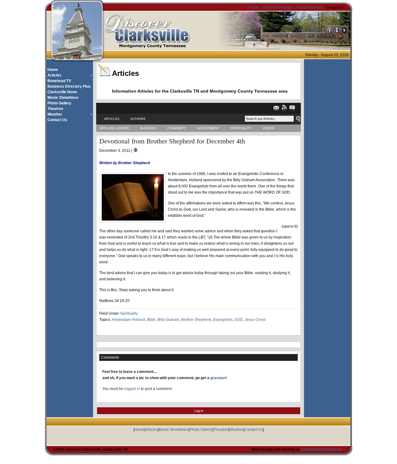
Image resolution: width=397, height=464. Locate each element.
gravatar (217, 378)
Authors (137, 118)
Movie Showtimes (62, 97)
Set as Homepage (278, 7)
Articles (54, 75)
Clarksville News (62, 92)
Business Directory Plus (69, 86)
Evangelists (223, 319)
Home (254, 7)
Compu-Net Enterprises (322, 449)
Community (176, 128)
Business (148, 128)
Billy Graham (168, 319)
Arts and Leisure (114, 128)
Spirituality (241, 128)
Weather (54, 114)
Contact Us (57, 120)
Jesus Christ (255, 319)
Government (208, 128)
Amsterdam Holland (128, 319)
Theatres (55, 109)
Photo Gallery (59, 103)
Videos (268, 128)
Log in (198, 411)
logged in (132, 389)
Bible (151, 319)
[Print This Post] (135, 150)
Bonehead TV (59, 81)
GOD (238, 319)
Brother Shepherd (196, 319)
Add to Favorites (309, 7)
